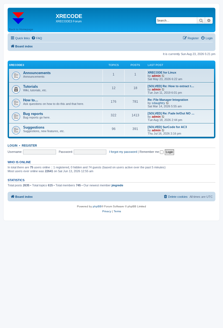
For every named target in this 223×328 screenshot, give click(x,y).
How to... (30, 100)
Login (12, 145)
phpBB (97, 206)
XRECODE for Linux (162, 72)
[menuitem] (36, 38)
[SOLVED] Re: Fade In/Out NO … (171, 113)
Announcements (37, 73)
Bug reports (33, 114)
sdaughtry (158, 103)
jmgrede (117, 185)
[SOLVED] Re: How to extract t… (171, 86)
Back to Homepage (21, 29)
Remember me (150, 151)
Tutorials (30, 86)
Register (29, 145)
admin (156, 75)
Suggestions (33, 127)
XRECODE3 (16, 64)
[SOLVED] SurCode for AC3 (167, 127)
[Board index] (32, 17)
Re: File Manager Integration (168, 99)
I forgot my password (123, 151)
